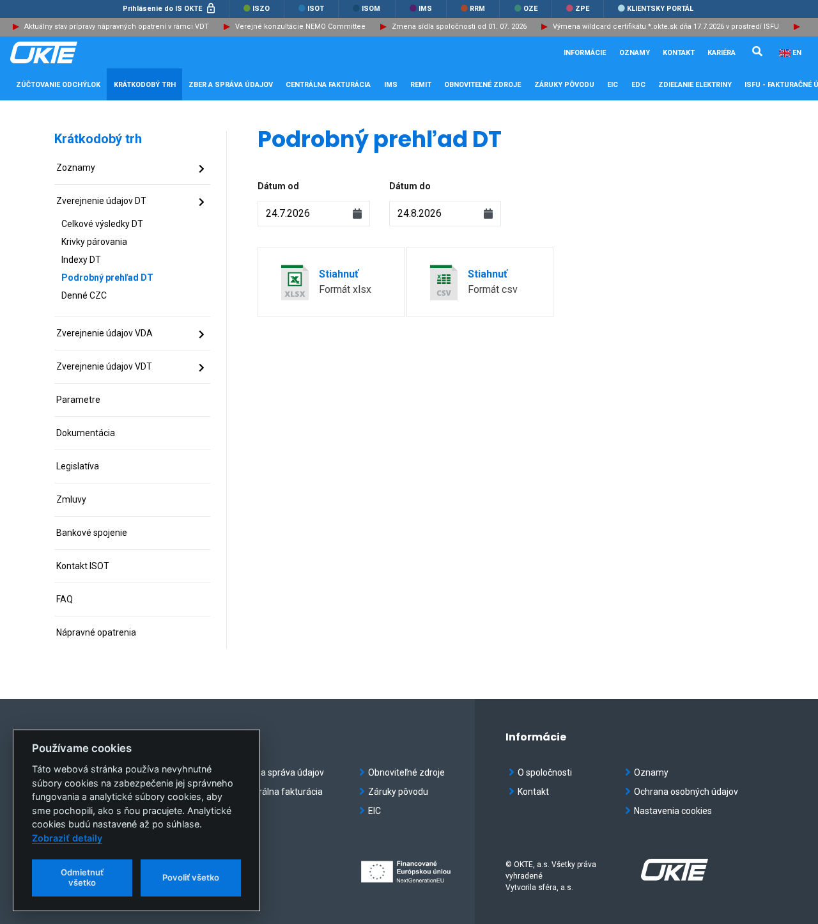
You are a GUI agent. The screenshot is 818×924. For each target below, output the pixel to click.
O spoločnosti (545, 772)
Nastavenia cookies (673, 811)
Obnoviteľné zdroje (406, 772)
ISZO (260, 8)
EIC (612, 85)
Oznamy (634, 53)
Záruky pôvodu (398, 792)
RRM (476, 8)
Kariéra (721, 53)
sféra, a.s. (555, 887)
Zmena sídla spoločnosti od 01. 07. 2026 (459, 26)
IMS (424, 8)
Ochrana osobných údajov (686, 792)
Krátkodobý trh (98, 138)
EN (796, 53)
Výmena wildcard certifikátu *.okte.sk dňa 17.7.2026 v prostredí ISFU (666, 26)
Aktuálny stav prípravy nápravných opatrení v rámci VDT (116, 26)
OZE (529, 8)
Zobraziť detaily (67, 838)
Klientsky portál (659, 8)
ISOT (314, 8)
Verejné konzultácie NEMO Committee (300, 26)
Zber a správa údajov (282, 772)
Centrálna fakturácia (281, 792)
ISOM (370, 8)
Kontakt (679, 53)
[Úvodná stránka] (74, 52)
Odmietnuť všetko (82, 877)
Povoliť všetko (190, 877)
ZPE (581, 8)
